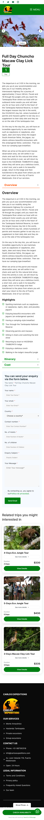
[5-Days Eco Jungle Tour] (22, 588)
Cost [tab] (7, 364)
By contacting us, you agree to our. (21, 492)
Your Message (11, 463)
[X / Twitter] (8, 2)
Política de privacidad (19, 494)
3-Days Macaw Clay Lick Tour (19, 654)
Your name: (10, 390)
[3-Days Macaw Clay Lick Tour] (22, 639)
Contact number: (12, 422)
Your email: (10, 401)
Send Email (12, 501)
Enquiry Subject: (12, 453)
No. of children (11, 442)
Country (9, 411)
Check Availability (22, 812)
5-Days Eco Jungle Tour (16, 603)
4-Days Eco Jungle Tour (16, 553)
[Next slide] (40, 31)
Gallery (22, 43)
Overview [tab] (10, 185)
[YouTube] (13, 2)
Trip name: (10, 383)
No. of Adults (11, 432)
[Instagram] (18, 2)
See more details (21, 557)
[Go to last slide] (3, 31)
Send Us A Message (30, 817)
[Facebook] (3, 2)
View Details (22, 568)
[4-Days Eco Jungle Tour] (22, 538)
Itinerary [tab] (10, 359)
